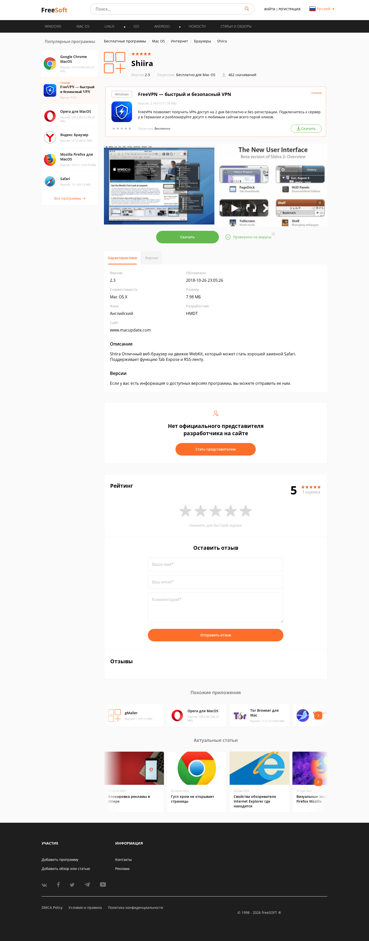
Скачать (187, 237)
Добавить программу (60, 859)
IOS (136, 26)
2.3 (140, 74)
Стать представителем (216, 449)
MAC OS (83, 26)
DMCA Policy (52, 907)
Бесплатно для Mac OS (195, 74)
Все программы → (70, 198)
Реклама (122, 868)
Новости (197, 26)
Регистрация (289, 9)
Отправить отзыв (215, 635)
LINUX (109, 26)
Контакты (123, 859)
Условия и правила (85, 907)
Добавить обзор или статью (66, 868)
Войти (269, 9)
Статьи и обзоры (236, 26)
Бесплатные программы (125, 41)
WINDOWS (53, 26)
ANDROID (162, 26)
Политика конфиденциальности (135, 907)
